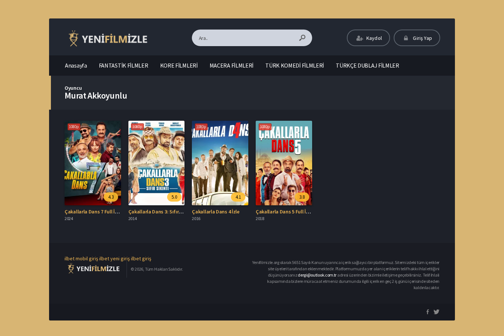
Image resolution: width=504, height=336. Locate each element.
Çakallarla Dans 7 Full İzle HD (96, 211)
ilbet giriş (141, 258)
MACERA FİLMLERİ (232, 65)
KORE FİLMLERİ (179, 65)
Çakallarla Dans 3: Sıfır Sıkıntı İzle (165, 211)
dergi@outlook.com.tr (317, 275)
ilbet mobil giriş (81, 258)
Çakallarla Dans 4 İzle (215, 211)
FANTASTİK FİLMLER (123, 65)
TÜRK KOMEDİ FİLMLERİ (294, 65)
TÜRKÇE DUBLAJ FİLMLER (367, 65)
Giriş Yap (422, 38)
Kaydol (373, 38)
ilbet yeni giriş (114, 258)
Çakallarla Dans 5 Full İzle (284, 211)
